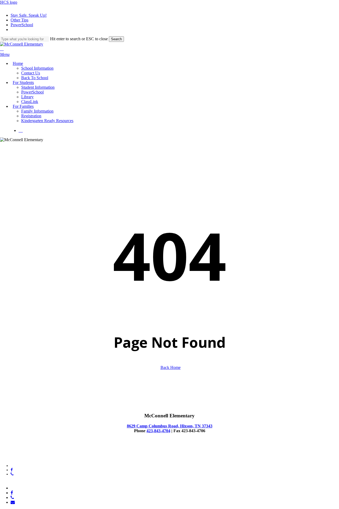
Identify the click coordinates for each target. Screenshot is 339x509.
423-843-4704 (158, 430)
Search (116, 39)
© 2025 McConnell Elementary (23, 452)
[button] (5, 54)
